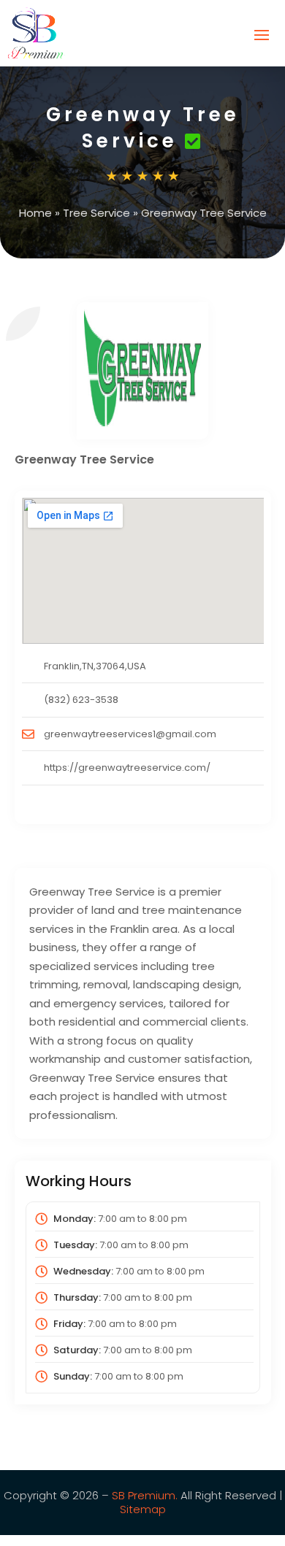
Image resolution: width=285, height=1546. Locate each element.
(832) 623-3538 (81, 700)
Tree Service (96, 212)
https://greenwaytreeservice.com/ (127, 767)
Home (35, 212)
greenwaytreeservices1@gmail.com (130, 734)
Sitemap (143, 1509)
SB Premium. (145, 1495)
